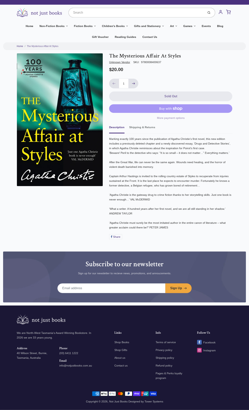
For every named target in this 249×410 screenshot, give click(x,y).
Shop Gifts (120, 350)
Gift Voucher (100, 36)
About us (119, 357)
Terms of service (166, 342)
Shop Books (121, 342)
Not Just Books (118, 401)
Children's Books (113, 26)
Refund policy (164, 365)
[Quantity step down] (114, 83)
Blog (220, 26)
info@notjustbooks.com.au (75, 365)
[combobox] (136, 12)
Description (116, 127)
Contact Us (149, 36)
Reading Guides (125, 36)
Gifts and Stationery (147, 26)
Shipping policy (165, 357)
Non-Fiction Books (52, 26)
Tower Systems (154, 401)
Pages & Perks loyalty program (169, 376)
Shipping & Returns (142, 127)
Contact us (121, 365)
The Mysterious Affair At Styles (42, 46)
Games (187, 26)
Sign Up (176, 288)
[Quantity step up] (133, 83)
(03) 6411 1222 (68, 353)
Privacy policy (164, 350)
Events (206, 26)
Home (29, 26)
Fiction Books (83, 26)
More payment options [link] (171, 117)
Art (172, 26)
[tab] (119, 128)
